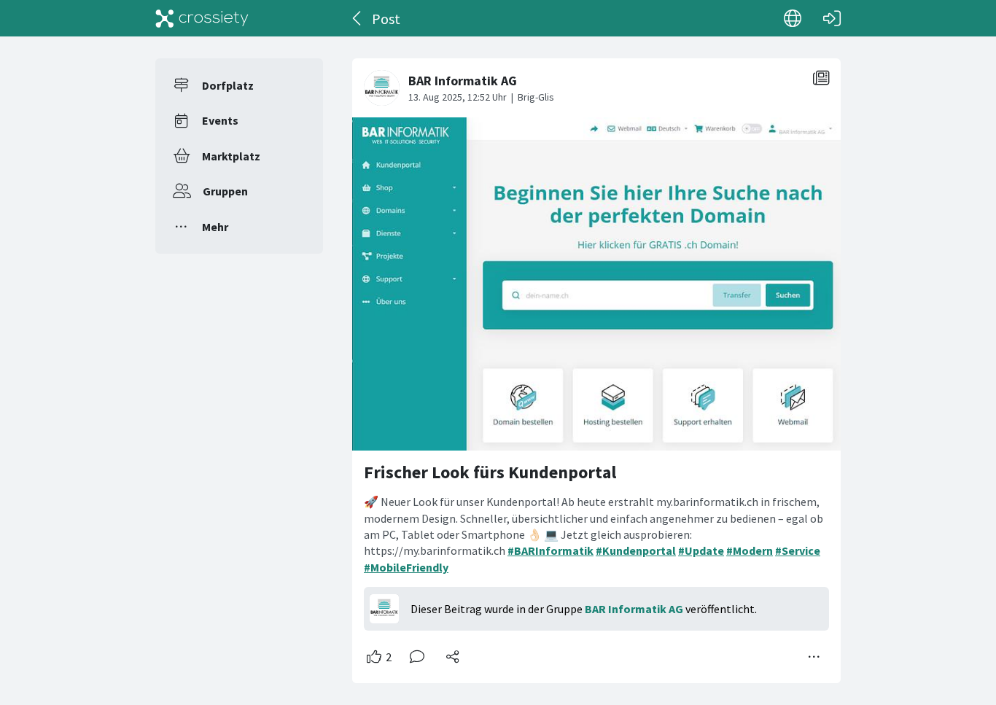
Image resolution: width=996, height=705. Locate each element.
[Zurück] (357, 18)
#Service (797, 550)
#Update (701, 550)
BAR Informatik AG (634, 608)
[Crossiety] (202, 18)
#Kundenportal (636, 550)
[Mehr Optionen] (814, 656)
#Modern (749, 550)
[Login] (831, 18)
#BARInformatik (550, 550)
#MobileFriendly (406, 567)
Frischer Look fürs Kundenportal (490, 472)
